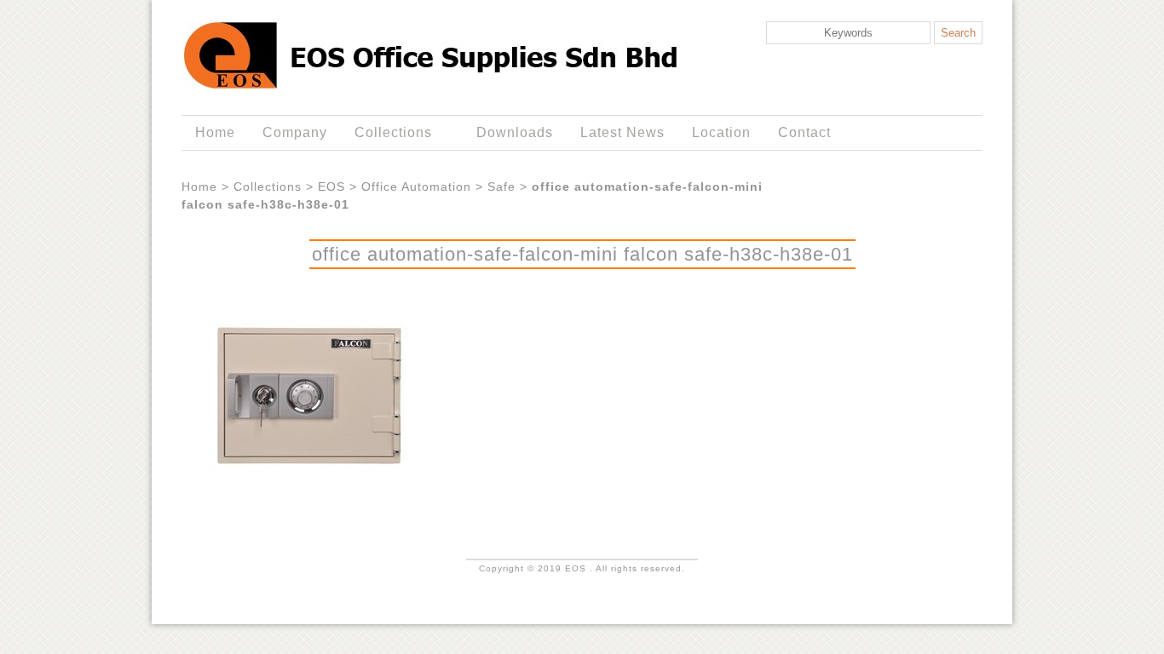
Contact (804, 132)
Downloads (514, 132)
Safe (501, 186)
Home (215, 132)
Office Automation (416, 186)
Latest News (622, 132)
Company (294, 132)
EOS (331, 186)
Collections (386, 133)
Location (721, 132)
